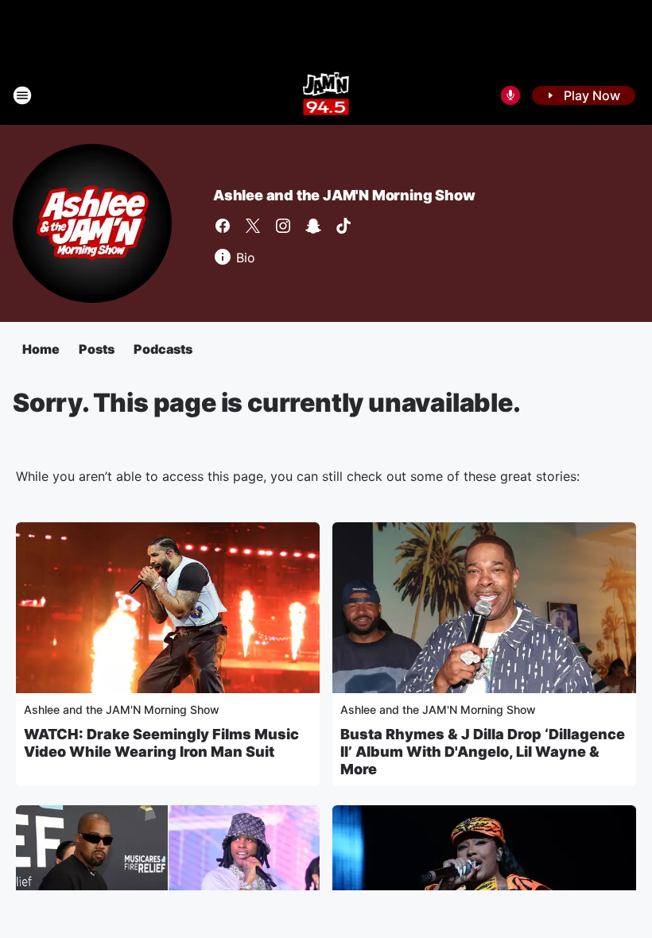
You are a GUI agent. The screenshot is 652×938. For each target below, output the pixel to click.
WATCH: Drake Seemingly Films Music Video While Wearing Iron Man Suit (161, 743)
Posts (96, 349)
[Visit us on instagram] (283, 225)
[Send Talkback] (510, 95)
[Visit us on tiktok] (343, 225)
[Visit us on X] (252, 225)
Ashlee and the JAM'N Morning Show (344, 195)
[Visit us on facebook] (222, 225)
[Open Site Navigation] (22, 95)
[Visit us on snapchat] (313, 225)
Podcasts (163, 349)
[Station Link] (326, 95)
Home (41, 349)
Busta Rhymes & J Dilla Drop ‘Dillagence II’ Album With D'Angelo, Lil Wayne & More (482, 751)
